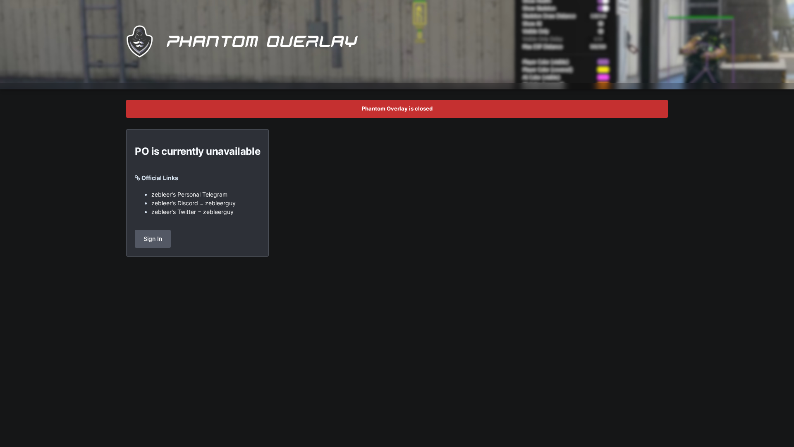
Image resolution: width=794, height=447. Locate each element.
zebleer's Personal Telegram (189, 194)
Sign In (152, 238)
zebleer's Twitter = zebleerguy (192, 211)
